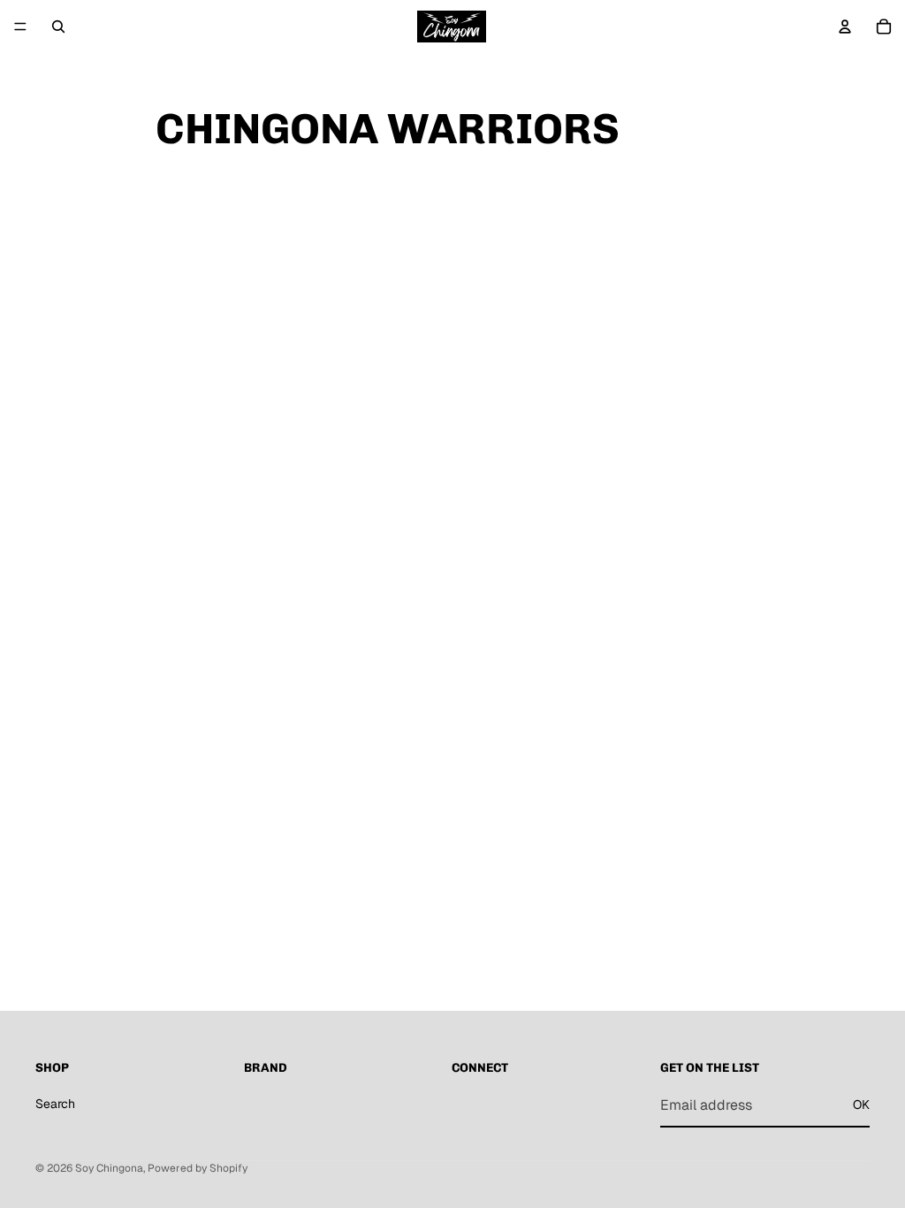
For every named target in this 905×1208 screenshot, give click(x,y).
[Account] (844, 26)
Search (55, 1103)
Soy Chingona (109, 1168)
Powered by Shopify (197, 1168)
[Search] (58, 26)
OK (861, 1104)
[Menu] (20, 26)
